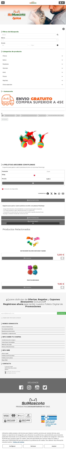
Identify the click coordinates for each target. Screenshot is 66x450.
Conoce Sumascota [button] (7, 326)
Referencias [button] (33, 218)
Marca (3, 37)
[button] (5, 15)
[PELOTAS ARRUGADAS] (33, 270)
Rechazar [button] (33, 446)
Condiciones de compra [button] (8, 340)
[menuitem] (33, 327)
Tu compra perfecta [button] (7, 329)
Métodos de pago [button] (7, 344)
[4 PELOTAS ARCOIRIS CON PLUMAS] (33, 140)
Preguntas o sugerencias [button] (9, 333)
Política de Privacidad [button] (8, 355)
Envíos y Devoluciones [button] (8, 346)
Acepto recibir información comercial (12, 317)
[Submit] (57, 45)
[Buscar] (57, 34)
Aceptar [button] (54, 446)
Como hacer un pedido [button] (8, 342)
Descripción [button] (33, 200)
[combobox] (29, 40)
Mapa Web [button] (5, 360)
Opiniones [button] (33, 222)
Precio (3, 43)
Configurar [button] (12, 446)
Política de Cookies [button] (7, 357)
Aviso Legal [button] (5, 353)
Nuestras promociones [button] (8, 331)
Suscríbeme (61, 313)
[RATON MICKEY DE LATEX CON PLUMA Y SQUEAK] (33, 241)
